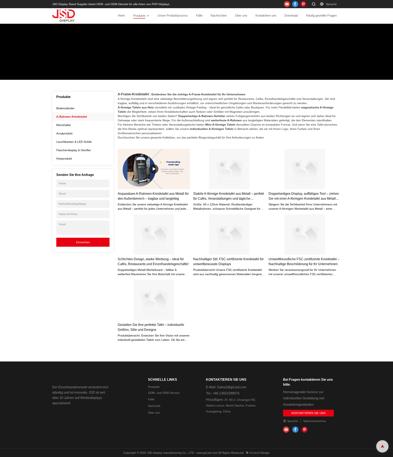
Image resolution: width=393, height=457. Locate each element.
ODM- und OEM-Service (164, 392)
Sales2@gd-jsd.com (231, 387)
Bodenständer (65, 108)
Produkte (139, 15)
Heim (121, 15)
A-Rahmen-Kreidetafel (91, 62)
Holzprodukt (64, 158)
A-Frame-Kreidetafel (133, 94)
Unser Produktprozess (173, 15)
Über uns (241, 15)
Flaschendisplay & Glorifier (73, 150)
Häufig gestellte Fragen (321, 15)
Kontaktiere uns (265, 15)
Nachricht (154, 405)
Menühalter (63, 125)
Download (291, 15)
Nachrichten (219, 15)
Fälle (199, 15)
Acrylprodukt (64, 133)
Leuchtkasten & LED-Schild (73, 141)
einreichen (83, 242)
